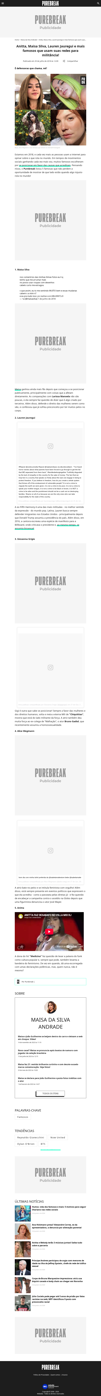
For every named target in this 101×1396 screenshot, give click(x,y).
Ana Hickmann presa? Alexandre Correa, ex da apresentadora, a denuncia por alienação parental (57, 1226)
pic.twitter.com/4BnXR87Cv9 (50, 296)
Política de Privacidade (41, 1375)
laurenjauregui (49, 501)
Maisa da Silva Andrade (29, 40)
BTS (43, 1143)
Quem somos (55, 1375)
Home (17, 40)
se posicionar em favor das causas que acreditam (45, 165)
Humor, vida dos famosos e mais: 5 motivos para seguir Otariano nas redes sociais (59, 1208)
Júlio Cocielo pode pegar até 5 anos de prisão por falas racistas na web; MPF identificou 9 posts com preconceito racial (58, 1299)
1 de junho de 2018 (47, 298)
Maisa (18, 389)
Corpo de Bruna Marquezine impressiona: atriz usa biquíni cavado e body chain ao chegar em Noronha (57, 1280)
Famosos (22, 1116)
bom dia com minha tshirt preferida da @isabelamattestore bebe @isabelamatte (50, 877)
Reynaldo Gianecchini (30, 1137)
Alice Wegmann (50, 882)
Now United (57, 1137)
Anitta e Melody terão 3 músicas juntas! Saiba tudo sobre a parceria (57, 1244)
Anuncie (64, 1375)
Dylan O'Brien (25, 1143)
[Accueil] (50, 3)
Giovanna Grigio (50, 705)
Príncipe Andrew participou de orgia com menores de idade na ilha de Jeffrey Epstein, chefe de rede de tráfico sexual (59, 1263)
